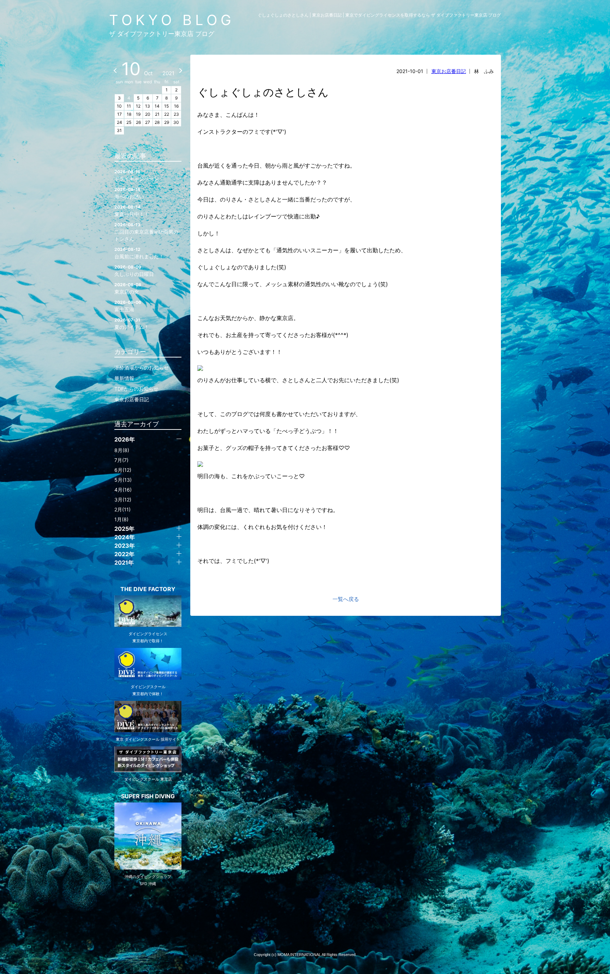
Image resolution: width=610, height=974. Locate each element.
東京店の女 (127, 288)
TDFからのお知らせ (136, 389)
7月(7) (121, 460)
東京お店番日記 (448, 71)
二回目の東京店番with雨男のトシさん (146, 232)
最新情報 (124, 378)
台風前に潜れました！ (139, 253)
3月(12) (122, 500)
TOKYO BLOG (172, 20)
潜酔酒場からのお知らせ (141, 368)
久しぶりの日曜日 (134, 270)
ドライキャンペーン (136, 175)
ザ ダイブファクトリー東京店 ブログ (161, 33)
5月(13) (123, 480)
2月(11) (122, 509)
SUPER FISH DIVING (148, 796)
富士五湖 (127, 306)
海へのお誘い (129, 193)
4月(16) (123, 490)
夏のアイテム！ (131, 323)
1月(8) (121, 519)
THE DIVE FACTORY (147, 589)
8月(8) (121, 450)
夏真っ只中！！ (131, 210)
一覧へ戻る (346, 599)
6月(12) (122, 470)
